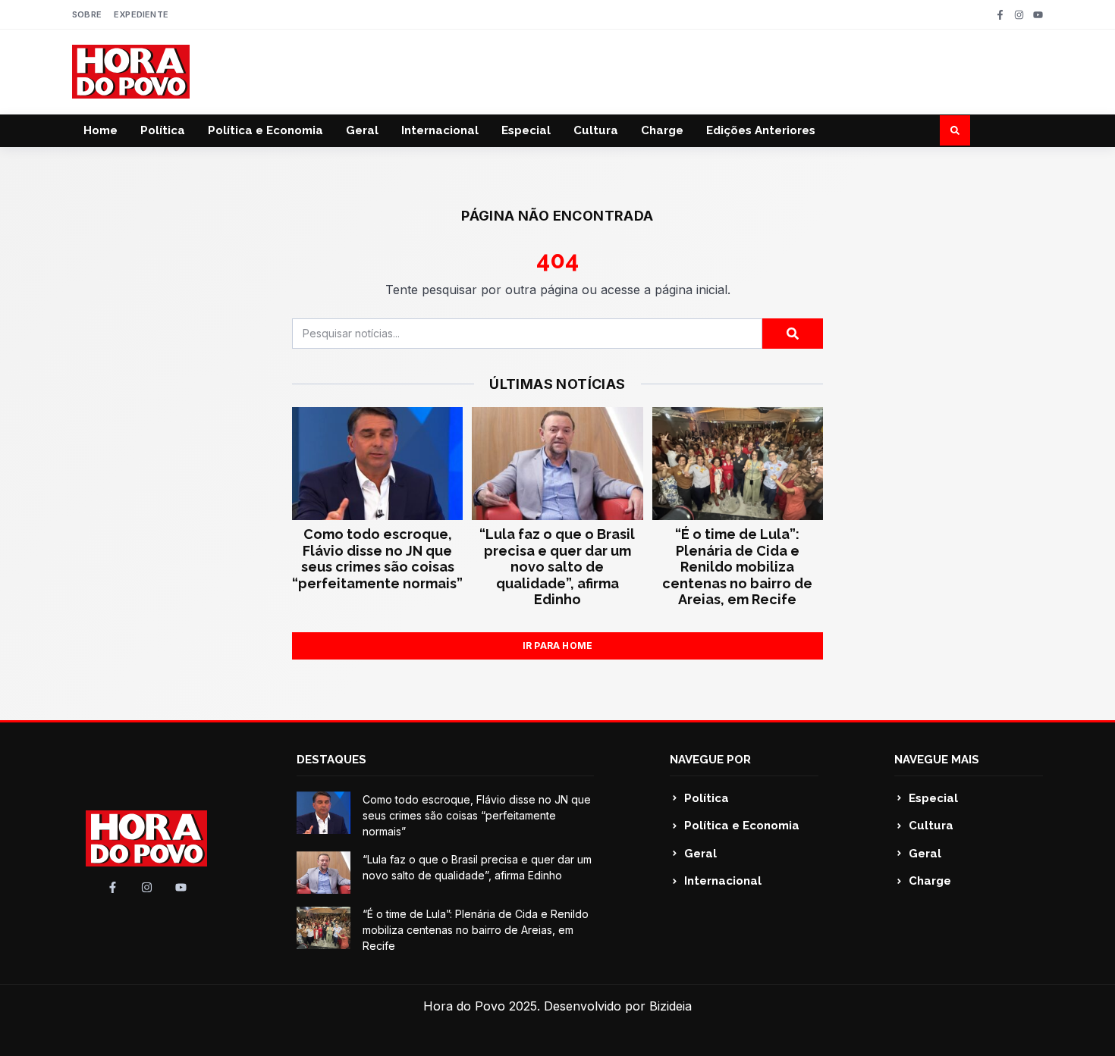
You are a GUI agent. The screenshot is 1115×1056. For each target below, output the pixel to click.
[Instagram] (1019, 15)
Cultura (595, 130)
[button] (955, 130)
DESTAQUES (331, 759)
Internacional (440, 130)
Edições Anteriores (760, 130)
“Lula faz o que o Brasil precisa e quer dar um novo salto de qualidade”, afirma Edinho (557, 566)
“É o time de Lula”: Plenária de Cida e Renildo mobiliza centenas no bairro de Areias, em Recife (737, 566)
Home (100, 130)
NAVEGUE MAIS (936, 759)
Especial (526, 130)
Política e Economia (265, 130)
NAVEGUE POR (710, 759)
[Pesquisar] (792, 333)
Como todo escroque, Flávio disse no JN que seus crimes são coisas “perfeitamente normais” (377, 558)
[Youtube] (1038, 15)
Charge (662, 130)
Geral (362, 130)
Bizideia (670, 1006)
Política (162, 130)
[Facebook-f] (1000, 15)
